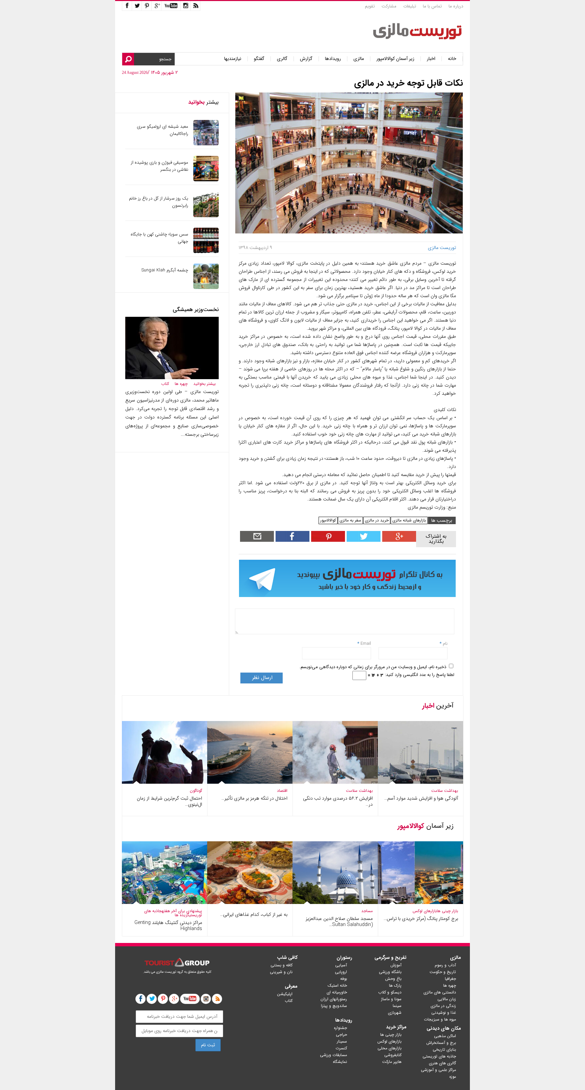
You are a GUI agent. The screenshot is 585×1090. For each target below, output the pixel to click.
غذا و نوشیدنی (443, 1012)
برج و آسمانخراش (441, 1043)
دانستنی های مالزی (440, 992)
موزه (452, 1076)
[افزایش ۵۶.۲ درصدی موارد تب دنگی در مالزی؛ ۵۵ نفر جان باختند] (335, 782)
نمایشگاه (340, 1061)
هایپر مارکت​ (392, 1061)
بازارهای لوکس (425, 911)
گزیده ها (182, 915)
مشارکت (389, 6)
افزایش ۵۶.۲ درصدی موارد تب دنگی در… (338, 801)
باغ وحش (393, 978)
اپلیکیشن (284, 994)
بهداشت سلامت (444, 790)
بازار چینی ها (447, 911)
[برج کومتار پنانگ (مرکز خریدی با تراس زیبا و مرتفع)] (420, 902)
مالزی (358, 58)
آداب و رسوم (445, 965)
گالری (282, 58)
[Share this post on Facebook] (327, 540)
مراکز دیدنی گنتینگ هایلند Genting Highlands (168, 925)
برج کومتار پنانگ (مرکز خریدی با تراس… (421, 918)
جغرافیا (450, 978)
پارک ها (395, 985)
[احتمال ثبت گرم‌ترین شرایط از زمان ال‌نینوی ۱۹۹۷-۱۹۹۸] (164, 782)
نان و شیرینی (281, 972)
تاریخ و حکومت (443, 972)
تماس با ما (432, 6)
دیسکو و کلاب (390, 992)
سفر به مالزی (350, 520)
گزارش (306, 58)
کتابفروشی (393, 1055)
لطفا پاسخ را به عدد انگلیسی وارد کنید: (419, 674)
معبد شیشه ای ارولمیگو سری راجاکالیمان (162, 130)
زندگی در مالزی (443, 1006)
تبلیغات (409, 6)
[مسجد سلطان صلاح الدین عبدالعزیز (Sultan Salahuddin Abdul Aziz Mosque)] (335, 902)
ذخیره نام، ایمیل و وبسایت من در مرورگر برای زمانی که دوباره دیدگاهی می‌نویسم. (372, 667)
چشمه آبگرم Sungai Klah (165, 270)
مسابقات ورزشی (333, 1055)
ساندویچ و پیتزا (334, 1006)
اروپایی (341, 972)
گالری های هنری (442, 1063)
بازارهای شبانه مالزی (409, 520)
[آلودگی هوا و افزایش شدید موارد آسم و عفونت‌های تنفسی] (420, 782)
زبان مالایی (446, 999)
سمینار (342, 1041)
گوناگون (196, 790)
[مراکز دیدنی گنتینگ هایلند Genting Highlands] (164, 902)
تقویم (370, 6)
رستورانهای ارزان (334, 999)
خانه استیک (337, 985)
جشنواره (340, 1028)
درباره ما (456, 6)
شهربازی (395, 1012)
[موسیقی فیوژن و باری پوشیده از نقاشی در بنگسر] (206, 180)
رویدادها (333, 58)
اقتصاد (282, 790)
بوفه (343, 978)
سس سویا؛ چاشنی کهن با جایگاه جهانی (159, 238)
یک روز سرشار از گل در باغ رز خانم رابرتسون (158, 202)
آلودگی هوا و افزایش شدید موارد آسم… (421, 798)
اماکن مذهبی (445, 1036)
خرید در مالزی (377, 520)
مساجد (367, 911)
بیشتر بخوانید (204, 384)
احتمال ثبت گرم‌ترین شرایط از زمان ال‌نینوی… (169, 801)
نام (444, 643)
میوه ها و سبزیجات (440, 1019)
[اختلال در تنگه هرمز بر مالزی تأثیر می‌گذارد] (249, 782)
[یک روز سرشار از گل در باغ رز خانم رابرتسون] (206, 215)
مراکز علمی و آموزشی (438, 1070)
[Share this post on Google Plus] (398, 540)
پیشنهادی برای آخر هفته (182, 911)
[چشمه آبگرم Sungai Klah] (206, 287)
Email (366, 643)
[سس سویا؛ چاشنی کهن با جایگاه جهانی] (206, 251)
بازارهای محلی (389, 1048)
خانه (452, 58)
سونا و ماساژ (391, 999)
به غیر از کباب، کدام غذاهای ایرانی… (253, 914)
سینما (397, 1006)
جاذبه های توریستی (439, 1056)
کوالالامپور (328, 520)
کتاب (165, 384)
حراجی (341, 1034)
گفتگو (259, 58)
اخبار (431, 58)
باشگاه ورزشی (390, 972)
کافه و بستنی (281, 965)
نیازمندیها (232, 58)
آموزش (396, 965)
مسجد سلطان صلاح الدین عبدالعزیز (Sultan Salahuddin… (339, 921)
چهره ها (181, 384)
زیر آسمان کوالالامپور (395, 58)
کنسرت (341, 1048)
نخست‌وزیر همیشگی (196, 309)
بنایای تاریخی (444, 1049)
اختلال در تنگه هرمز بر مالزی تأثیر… (254, 798)
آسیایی (341, 965)
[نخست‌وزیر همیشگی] (172, 377)
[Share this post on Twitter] (363, 540)
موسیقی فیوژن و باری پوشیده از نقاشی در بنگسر (159, 166)
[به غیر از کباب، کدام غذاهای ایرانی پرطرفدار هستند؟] (249, 902)
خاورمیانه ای (337, 992)
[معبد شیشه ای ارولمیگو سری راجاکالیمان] (206, 144)
